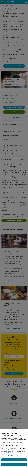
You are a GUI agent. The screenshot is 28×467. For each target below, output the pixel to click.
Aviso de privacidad (9, 452)
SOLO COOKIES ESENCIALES (14, 459)
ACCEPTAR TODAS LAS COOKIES (14, 464)
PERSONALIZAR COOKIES (14, 455)
